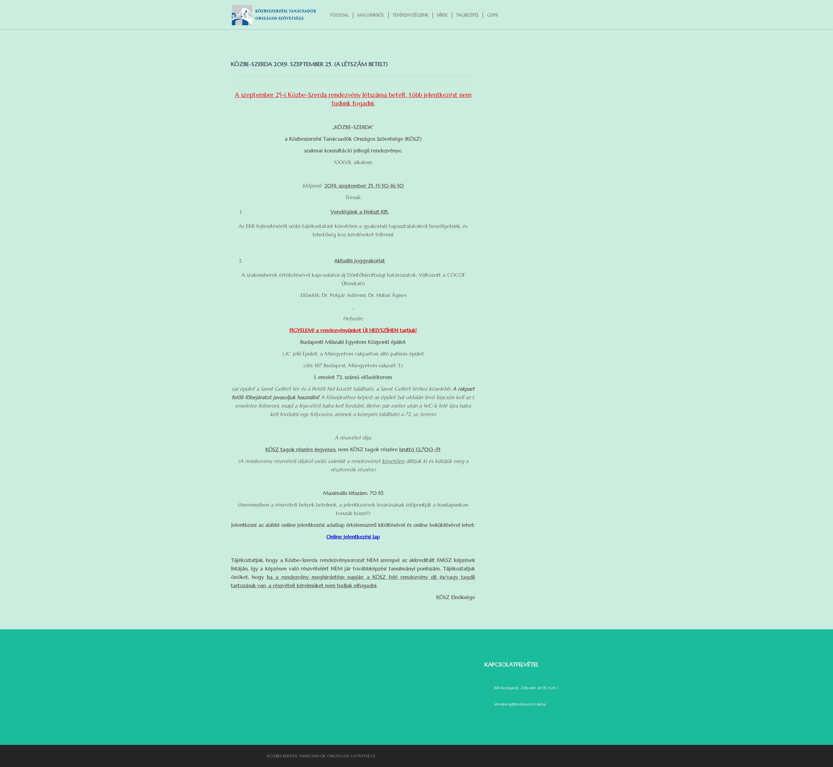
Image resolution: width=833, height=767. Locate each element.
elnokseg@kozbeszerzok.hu (520, 704)
